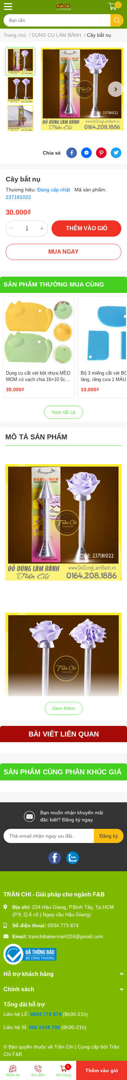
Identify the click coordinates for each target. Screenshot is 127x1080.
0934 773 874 (63, 925)
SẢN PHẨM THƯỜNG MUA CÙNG (54, 284)
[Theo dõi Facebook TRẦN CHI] (54, 857)
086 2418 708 (44, 1027)
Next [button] (115, 89)
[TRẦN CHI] (63, 6)
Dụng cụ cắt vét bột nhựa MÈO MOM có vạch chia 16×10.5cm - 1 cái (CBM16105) (38, 379)
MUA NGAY (63, 252)
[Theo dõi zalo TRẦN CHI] (72, 857)
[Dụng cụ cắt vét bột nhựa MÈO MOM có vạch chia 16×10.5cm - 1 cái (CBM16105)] (38, 331)
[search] (116, 20)
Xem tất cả (63, 412)
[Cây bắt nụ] (82, 89)
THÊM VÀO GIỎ (86, 228)
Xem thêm (63, 708)
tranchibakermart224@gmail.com (66, 936)
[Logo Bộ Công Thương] (30, 954)
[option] (20, 61)
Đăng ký (108, 836)
